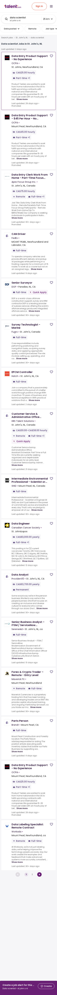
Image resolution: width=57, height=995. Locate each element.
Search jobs (7, 38)
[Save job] (51, 56)
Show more (22, 99)
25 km (46, 19)
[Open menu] (51, 6)
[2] (39, 874)
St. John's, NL (22, 38)
